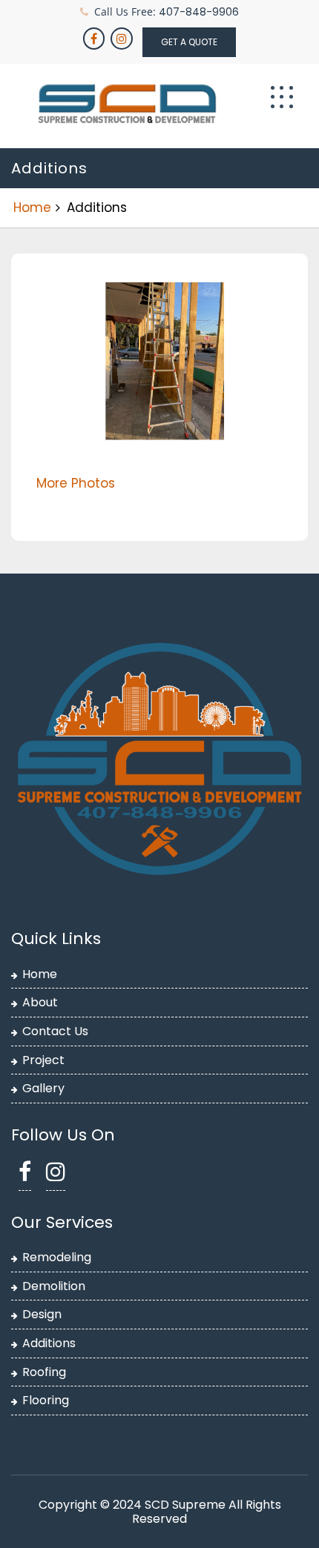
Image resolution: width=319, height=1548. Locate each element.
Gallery (43, 1088)
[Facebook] (95, 38)
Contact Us (55, 1031)
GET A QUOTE (189, 42)
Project (43, 1060)
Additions (49, 1343)
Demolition (53, 1286)
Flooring (45, 1400)
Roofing (44, 1372)
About (40, 1002)
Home (32, 207)
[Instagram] (123, 38)
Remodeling (56, 1257)
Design (42, 1314)
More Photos (75, 483)
